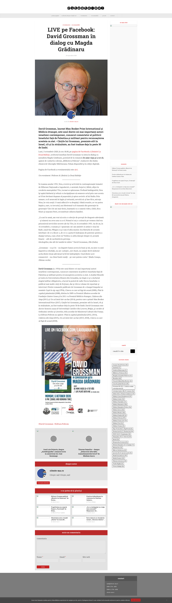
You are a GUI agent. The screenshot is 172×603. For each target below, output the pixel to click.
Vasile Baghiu (118, 463)
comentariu (42, 538)
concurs (130, 391)
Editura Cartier (118, 399)
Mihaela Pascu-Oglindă (59, 513)
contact (112, 15)
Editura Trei (118, 423)
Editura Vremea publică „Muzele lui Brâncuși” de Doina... (60, 498)
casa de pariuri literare (120, 384)
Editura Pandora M (119, 415)
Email (63, 557)
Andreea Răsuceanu (120, 370)
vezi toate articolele (43, 483)
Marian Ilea (117, 447)
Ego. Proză (117, 428)
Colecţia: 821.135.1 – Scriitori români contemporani (123, 387)
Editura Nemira (119, 412)
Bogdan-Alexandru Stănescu (122, 375)
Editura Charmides (119, 402)
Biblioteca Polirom (120, 373)
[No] (167, 600)
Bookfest (117, 378)
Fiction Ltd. (128, 431)
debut (116, 394)
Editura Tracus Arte (120, 420)
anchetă (116, 367)
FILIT (116, 434)
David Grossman (46, 424)
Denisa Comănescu (127, 394)
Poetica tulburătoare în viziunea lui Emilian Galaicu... (94, 498)
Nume (40, 557)
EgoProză (128, 428)
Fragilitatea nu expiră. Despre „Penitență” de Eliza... (59, 509)
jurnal (116, 439)
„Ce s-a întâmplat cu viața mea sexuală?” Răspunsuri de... (95, 509)
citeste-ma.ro (73, 121)
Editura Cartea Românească (122, 396)
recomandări (94, 15)
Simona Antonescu (119, 461)
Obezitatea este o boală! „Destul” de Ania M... (59, 519)
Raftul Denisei (118, 458)
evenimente (84, 15)
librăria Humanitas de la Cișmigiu (123, 445)
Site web (86, 557)
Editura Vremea (118, 426)
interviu (127, 437)
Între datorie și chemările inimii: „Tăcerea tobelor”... (95, 519)
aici (76, 169)
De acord (136, 600)
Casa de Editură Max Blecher (122, 381)
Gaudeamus (125, 434)
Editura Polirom (62, 424)
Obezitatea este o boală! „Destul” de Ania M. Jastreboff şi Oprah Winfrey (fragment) (123, 195)
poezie (104, 15)
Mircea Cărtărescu (119, 450)
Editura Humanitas (120, 404)
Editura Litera (118, 410)
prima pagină (55, 15)
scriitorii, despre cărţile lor (69, 15)
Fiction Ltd (117, 431)
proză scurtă (127, 453)
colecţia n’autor (119, 391)
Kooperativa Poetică (120, 442)
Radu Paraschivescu (120, 455)
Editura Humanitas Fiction (122, 407)
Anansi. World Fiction (120, 365)
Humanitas (117, 437)
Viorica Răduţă (92, 502)
